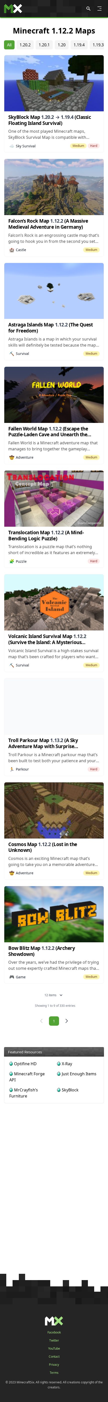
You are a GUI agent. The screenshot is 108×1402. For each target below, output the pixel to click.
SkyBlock (70, 1090)
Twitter (54, 1341)
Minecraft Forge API (27, 1077)
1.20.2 (25, 45)
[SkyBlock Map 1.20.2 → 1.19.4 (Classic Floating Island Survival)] (54, 83)
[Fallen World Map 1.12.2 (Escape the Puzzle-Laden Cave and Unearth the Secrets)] (54, 395)
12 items (50, 995)
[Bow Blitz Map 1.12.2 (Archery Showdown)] (54, 914)
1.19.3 (98, 45)
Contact (54, 1357)
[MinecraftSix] (13, 8)
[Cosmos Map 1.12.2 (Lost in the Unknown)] (54, 810)
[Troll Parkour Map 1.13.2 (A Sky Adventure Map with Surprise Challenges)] (54, 706)
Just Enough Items (79, 1074)
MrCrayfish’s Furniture (23, 1093)
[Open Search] (88, 8)
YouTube (54, 1349)
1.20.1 (44, 45)
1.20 (62, 45)
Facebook (54, 1332)
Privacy (54, 1365)
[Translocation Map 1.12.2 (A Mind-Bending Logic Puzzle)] (54, 499)
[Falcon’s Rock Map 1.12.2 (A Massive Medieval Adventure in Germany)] (54, 187)
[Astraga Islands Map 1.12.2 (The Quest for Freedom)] (54, 291)
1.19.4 (79, 45)
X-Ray (67, 1063)
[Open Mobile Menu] (99, 8)
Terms (54, 1373)
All (9, 45)
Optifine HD (25, 1063)
